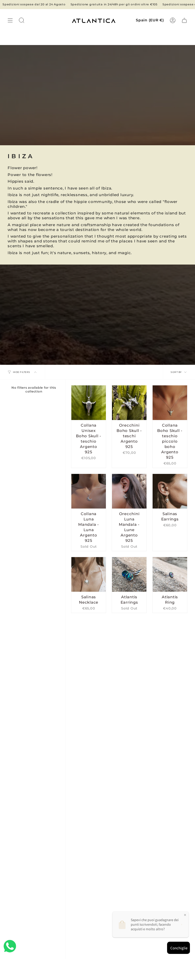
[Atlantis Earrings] (129, 574)
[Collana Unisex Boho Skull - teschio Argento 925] (88, 402)
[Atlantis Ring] (170, 574)
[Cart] (184, 20)
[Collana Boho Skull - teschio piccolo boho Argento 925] (170, 402)
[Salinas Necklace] (88, 574)
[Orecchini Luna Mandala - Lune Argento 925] (129, 491)
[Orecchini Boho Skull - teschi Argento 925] (129, 402)
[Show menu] (10, 20)
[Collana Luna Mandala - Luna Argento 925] (88, 491)
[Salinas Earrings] (170, 491)
